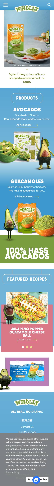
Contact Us (27, 426)
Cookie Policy (23, 469)
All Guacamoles (24, 196)
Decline (43, 479)
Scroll (27, 60)
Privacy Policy (12, 472)
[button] (36, 480)
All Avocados (24, 124)
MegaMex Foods (27, 431)
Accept (31, 479)
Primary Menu (5, 5)
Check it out (24, 339)
